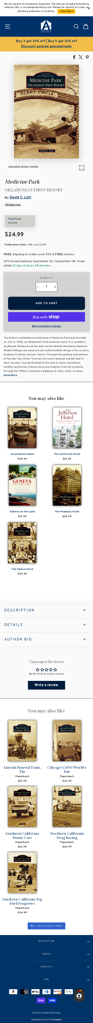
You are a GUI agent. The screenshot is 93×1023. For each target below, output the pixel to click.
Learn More (66, 11)
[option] (46, 44)
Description (19, 610)
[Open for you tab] (79, 996)
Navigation (46, 941)
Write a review (46, 685)
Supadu (57, 1019)
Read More (10, 375)
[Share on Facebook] (74, 57)
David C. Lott (20, 197)
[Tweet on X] (81, 57)
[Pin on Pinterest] (87, 57)
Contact (46, 967)
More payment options (46, 326)
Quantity (46, 278)
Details (13, 625)
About (46, 954)
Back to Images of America (49, 926)
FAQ (46, 979)
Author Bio (18, 639)
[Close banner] (89, 8)
